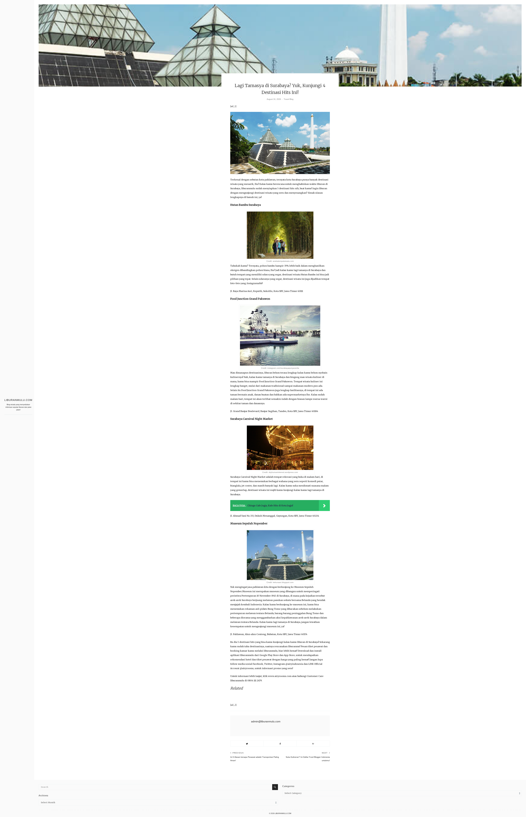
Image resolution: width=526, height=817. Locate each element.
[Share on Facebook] (280, 743)
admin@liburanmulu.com (265, 721)
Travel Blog (288, 99)
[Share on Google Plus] (313, 743)
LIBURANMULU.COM (18, 400)
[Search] (275, 787)
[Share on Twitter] (246, 743)
